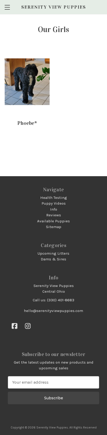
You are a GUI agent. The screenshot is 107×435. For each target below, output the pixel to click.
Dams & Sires (53, 259)
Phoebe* (27, 123)
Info (53, 209)
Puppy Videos (54, 203)
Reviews (53, 215)
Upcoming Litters (53, 253)
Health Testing (53, 197)
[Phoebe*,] (27, 81)
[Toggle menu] (7, 7)
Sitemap (53, 226)
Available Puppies (53, 221)
